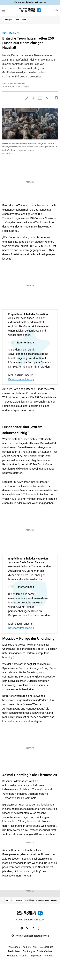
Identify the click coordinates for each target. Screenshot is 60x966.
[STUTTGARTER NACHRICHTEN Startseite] (30, 10)
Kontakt (24, 955)
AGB (35, 947)
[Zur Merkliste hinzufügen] (56, 98)
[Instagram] (21, 928)
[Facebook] (38, 928)
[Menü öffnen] (3, 10)
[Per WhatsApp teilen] (47, 98)
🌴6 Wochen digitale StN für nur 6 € (30, 2)
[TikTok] (33, 928)
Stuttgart (8, 20)
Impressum (36, 955)
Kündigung (12, 955)
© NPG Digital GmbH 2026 (30, 919)
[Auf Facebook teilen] (33, 98)
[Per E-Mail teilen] (40, 98)
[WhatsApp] (27, 928)
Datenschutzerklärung (21, 379)
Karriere (27, 947)
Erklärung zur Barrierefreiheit (37, 951)
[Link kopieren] (26, 98)
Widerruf (49, 955)
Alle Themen (21, 20)
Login (55, 10)
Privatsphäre (13, 947)
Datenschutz (46, 947)
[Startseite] (7, 900)
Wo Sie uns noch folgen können (32, 935)
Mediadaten (14, 951)
